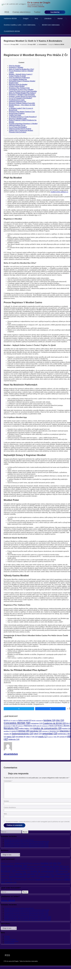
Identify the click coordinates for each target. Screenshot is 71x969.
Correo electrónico (10, 807)
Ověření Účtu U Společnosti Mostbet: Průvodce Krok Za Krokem (21, 131)
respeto (7, 734)
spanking (51, 736)
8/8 (6, 720)
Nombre (6, 801)
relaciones (63, 874)
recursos (54, 731)
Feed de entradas (10, 939)
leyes (53, 726)
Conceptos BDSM (17, 722)
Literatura (47, 18)
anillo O (15, 720)
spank (43, 736)
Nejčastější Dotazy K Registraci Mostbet (22, 81)
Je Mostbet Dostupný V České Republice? (23, 117)
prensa (23, 731)
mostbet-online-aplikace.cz (59, 192)
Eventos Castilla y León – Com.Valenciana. (20, 25)
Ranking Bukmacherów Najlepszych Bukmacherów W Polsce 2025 (26, 843)
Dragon (25, 18)
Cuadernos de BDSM (54, 723)
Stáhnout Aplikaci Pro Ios (17, 125)
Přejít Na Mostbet (14, 66)
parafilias (7, 731)
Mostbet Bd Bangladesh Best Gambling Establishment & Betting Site (26, 841)
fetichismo (30, 726)
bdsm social (25, 720)
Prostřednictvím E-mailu (17, 100)
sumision (63, 736)
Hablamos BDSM (10, 18)
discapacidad (8, 726)
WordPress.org (9, 943)
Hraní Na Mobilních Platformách (19, 77)
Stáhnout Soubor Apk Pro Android (20, 128)
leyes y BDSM (62, 869)
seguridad (50, 733)
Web (5, 814)
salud (38, 734)
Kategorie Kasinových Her (17, 101)
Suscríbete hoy (54, 12)
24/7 (10, 720)
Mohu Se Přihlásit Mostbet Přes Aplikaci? (22, 93)
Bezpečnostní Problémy (17, 113)
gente (39, 726)
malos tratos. (26, 728)
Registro (7, 936)
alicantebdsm (43, 44)
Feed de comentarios (11, 941)
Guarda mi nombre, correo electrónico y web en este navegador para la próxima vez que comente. (38, 821)
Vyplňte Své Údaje (15, 115)
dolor (14, 726)
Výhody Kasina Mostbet (16, 86)
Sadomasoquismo (22, 733)
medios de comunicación (47, 728)
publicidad (45, 731)
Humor (60, 18)
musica (66, 728)
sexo (11, 736)
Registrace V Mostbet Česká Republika (22, 94)
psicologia (36, 731)
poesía (14, 731)
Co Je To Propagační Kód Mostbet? (20, 98)
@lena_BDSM (8, 900)
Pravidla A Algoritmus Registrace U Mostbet (23, 123)
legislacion (45, 726)
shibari (29, 736)
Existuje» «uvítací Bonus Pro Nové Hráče (22, 96)
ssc (56, 737)
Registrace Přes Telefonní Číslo (19, 88)
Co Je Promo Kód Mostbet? (18, 127)
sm (35, 737)
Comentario (8, 781)
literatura (11, 728)
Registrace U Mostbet (16, 67)
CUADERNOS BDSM (12, 31)
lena (36, 18)
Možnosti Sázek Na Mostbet (18, 84)
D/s (66, 866)
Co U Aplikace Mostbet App (18, 79)
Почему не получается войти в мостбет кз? (19, 840)
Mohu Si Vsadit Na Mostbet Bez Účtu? (21, 69)
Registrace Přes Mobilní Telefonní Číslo (22, 111)
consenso (36, 723)
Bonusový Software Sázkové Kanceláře (22, 103)
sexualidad (20, 737)
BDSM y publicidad (37, 720)
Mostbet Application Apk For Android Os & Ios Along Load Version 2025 (27, 917)
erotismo (21, 726)
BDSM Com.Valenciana (50, 25)
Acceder (7, 938)
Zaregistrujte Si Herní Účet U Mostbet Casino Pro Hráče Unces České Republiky (23, 90)
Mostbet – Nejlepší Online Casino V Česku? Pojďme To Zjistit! (20, 75)
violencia (14, 739)
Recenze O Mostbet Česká (18, 118)
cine (60, 720)
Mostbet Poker (13, 83)
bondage (49, 720)
